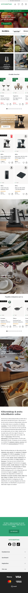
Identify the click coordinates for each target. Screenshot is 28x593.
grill (10, 472)
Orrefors (21, 459)
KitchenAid (4, 475)
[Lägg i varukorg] (10, 104)
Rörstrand (3, 461)
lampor (24, 463)
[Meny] (26, 4)
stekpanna (3, 452)
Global (11, 477)
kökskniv (24, 452)
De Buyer (15, 475)
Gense (19, 475)
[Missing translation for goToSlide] (9, 108)
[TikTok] (18, 544)
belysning (3, 464)
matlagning (12, 442)
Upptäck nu (6, 126)
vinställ (12, 464)
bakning (17, 442)
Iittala (17, 459)
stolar (23, 464)
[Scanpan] (16, 31)
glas (8, 457)
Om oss (4, 569)
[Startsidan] (6, 4)
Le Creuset (10, 475)
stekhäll (15, 472)
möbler (10, 463)
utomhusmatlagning (13, 443)
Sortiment (5, 557)
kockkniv (5, 454)
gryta (8, 452)
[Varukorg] (22, 4)
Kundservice (6, 552)
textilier (8, 464)
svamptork (18, 452)
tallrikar (11, 457)
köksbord (17, 464)
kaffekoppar (21, 457)
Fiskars (5, 477)
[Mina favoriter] (19, 4)
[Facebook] (10, 544)
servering (22, 442)
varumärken (4, 425)
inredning (3, 463)
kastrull (11, 452)
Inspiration (5, 563)
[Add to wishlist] (7, 104)
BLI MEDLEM (14, 531)
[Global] (5, 31)
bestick (15, 457)
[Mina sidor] (15, 4)
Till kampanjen (6, 23)
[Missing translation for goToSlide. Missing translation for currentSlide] (7, 108)
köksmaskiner (4, 438)
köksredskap (9, 436)
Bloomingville (17, 466)
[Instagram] (14, 544)
